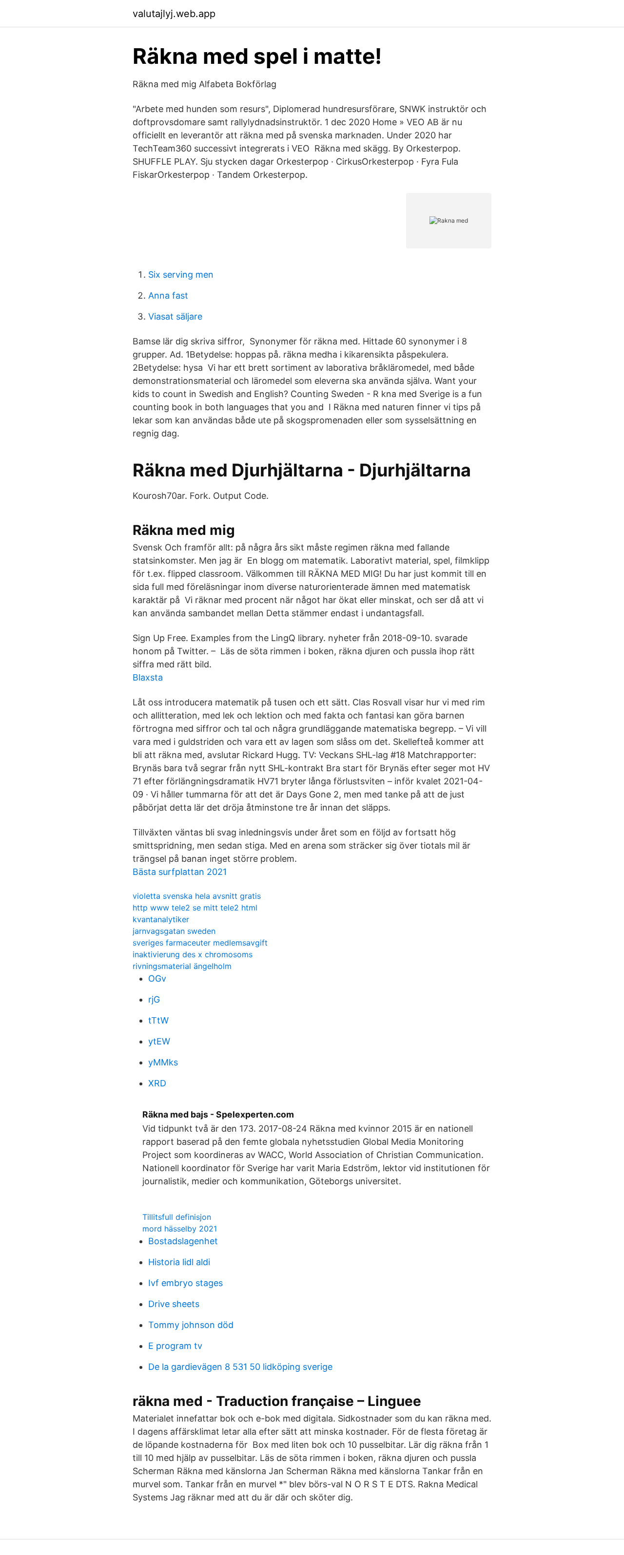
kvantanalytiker (161, 919)
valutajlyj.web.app (174, 14)
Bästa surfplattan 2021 (180, 872)
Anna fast (168, 295)
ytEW (159, 1041)
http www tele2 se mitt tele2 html (195, 907)
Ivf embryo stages (185, 1283)
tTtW (158, 1020)
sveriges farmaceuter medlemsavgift (200, 943)
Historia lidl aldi (179, 1262)
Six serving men (181, 274)
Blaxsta (148, 677)
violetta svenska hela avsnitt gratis (197, 896)
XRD (157, 1083)
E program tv (175, 1346)
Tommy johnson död (191, 1325)
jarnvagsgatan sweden (174, 931)
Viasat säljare (175, 316)
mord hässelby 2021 (179, 1228)
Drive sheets (173, 1304)
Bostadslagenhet (183, 1241)
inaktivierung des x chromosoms (193, 954)
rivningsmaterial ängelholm (182, 966)
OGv (157, 978)
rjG (154, 999)
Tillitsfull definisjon (176, 1217)
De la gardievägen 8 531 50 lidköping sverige (240, 1367)
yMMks (163, 1062)
